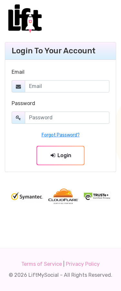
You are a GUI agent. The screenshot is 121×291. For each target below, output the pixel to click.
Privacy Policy (83, 264)
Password (23, 103)
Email (18, 72)
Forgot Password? (61, 135)
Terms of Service (41, 264)
